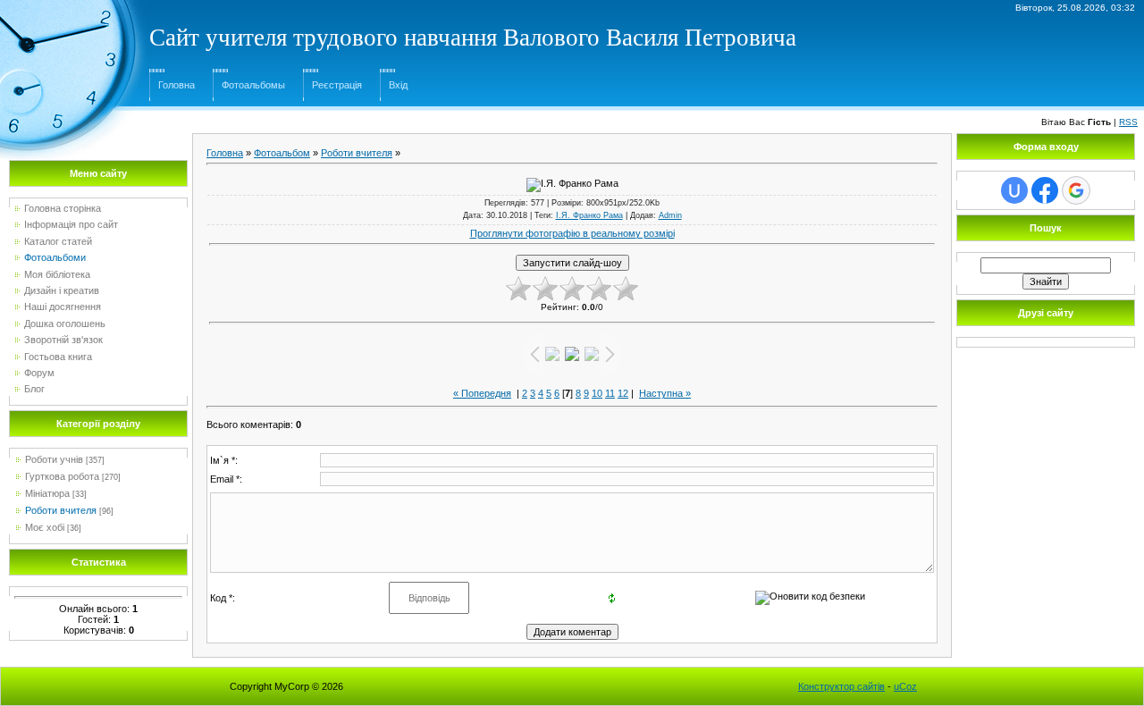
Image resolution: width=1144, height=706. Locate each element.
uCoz (905, 686)
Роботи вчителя (61, 510)
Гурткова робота (62, 476)
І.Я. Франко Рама (589, 215)
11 (610, 393)
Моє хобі (44, 527)
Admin (670, 215)
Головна (176, 85)
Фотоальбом (282, 152)
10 (597, 393)
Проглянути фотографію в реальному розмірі (572, 233)
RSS (1128, 122)
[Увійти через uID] (1014, 190)
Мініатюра (47, 493)
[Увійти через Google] (1076, 190)
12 (623, 393)
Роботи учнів (54, 459)
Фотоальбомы (253, 85)
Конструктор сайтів (841, 686)
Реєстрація (337, 85)
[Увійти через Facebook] (1044, 190)
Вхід (398, 85)
